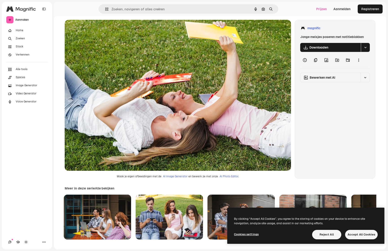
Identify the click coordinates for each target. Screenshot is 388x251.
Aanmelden (342, 9)
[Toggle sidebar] (44, 9)
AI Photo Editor (229, 176)
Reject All (327, 234)
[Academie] (18, 242)
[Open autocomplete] (105, 9)
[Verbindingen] (9, 242)
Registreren (370, 9)
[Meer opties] (358, 60)
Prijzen (321, 9)
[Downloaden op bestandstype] (365, 47)
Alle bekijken (104, 188)
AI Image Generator (175, 176)
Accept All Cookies (361, 234)
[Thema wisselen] (26, 242)
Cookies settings (246, 234)
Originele (94, 28)
